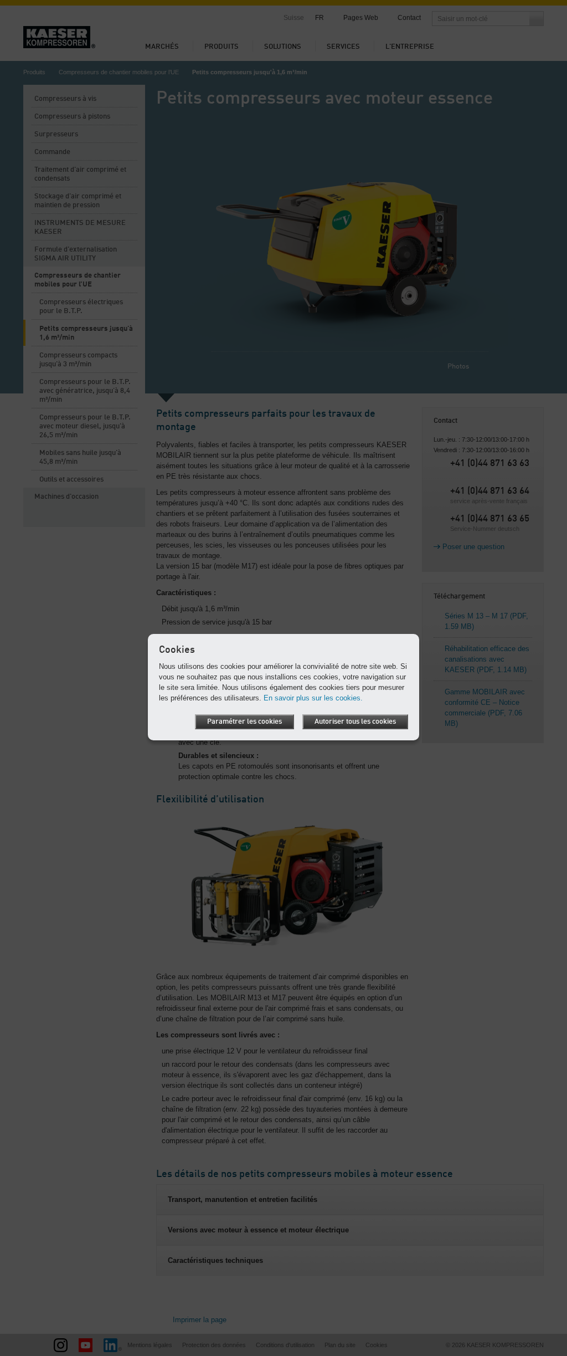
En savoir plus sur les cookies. (313, 698)
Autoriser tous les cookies (355, 721)
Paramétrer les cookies (244, 721)
